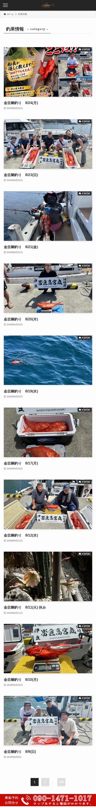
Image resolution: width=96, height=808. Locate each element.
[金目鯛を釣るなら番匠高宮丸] (48, 5)
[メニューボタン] (5, 5)
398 (61, 782)
